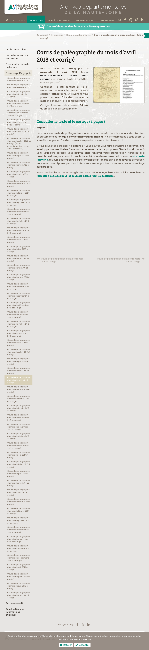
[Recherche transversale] (136, 19)
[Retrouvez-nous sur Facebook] (125, 19)
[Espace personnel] (141, 19)
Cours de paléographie (78, 35)
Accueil (44, 35)
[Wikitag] (130, 19)
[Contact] (119, 19)
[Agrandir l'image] (119, 84)
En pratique (57, 35)
